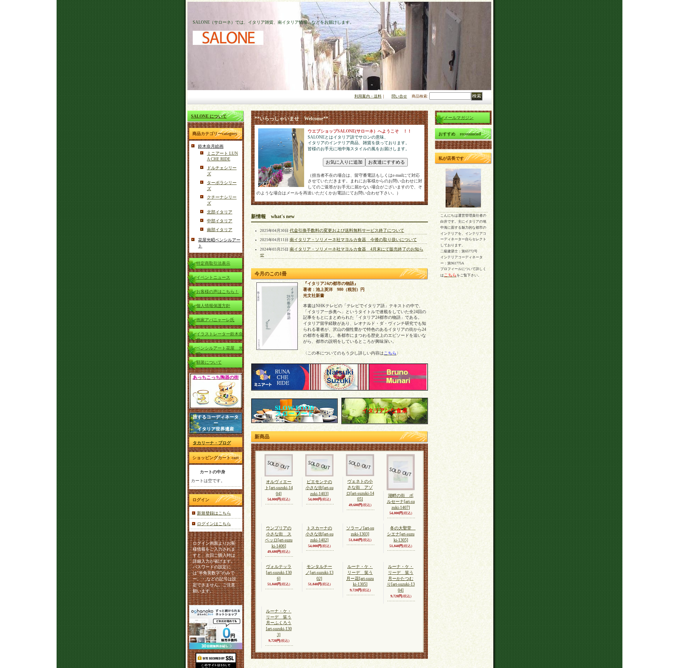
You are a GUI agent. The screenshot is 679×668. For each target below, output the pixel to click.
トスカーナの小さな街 (319, 555)
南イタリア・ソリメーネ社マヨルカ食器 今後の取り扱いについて (353, 239)
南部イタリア (219, 229)
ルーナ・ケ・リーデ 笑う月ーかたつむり (401, 622)
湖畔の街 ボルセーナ (401, 501)
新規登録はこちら (214, 513)
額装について (209, 362)
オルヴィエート (279, 487)
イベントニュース (213, 277)
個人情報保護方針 (213, 305)
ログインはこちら (214, 523)
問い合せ (399, 96)
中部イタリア (219, 220)
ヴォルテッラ (279, 616)
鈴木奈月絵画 (211, 146)
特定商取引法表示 (213, 263)
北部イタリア (219, 212)
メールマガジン (459, 117)
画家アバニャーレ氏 (215, 319)
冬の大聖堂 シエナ (401, 556)
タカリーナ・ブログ (212, 442)
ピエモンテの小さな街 (319, 487)
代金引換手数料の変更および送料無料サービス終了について (347, 230)
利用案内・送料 (368, 96)
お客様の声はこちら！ (217, 291)
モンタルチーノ (319, 617)
